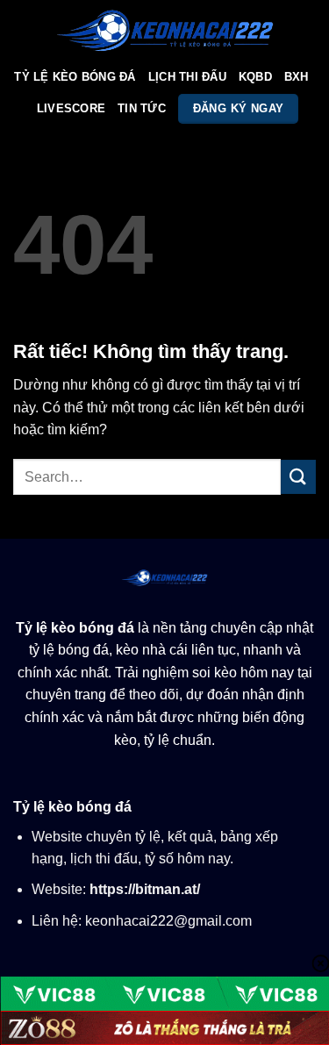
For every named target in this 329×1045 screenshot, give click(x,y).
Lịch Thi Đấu (187, 76)
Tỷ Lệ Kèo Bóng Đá (74, 76)
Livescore (71, 108)
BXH (296, 76)
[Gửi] (298, 477)
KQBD (255, 76)
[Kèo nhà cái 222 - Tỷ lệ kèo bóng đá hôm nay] (164, 30)
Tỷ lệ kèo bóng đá (75, 627)
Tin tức (142, 108)
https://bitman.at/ (144, 889)
